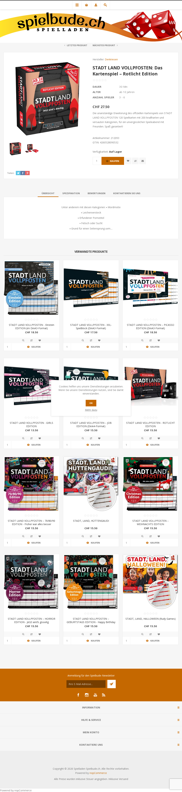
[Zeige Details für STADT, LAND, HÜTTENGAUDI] (91, 484)
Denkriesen (111, 59)
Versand (123, 779)
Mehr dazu (91, 410)
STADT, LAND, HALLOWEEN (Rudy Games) (150, 618)
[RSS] (104, 695)
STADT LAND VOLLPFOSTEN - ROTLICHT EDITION (150, 424)
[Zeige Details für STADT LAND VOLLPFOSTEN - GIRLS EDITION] (31, 386)
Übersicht (48, 193)
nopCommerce (98, 773)
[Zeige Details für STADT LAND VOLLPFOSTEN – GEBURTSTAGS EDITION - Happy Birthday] (91, 582)
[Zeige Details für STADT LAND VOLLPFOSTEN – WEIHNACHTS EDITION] (150, 484)
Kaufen (114, 161)
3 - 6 (122, 97)
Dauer (97, 86)
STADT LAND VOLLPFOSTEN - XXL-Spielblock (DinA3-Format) (91, 326)
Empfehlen (142, 161)
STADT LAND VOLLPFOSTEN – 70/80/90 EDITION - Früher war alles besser (31, 522)
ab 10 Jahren (127, 92)
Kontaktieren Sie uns (126, 193)
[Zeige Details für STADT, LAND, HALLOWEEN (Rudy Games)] (150, 582)
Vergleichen (135, 161)
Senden (111, 684)
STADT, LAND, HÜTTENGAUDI (91, 520)
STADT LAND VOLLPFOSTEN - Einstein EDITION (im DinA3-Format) (31, 326)
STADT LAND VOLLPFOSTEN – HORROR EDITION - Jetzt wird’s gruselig (31, 620)
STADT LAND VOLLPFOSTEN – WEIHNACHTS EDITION (150, 522)
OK (91, 403)
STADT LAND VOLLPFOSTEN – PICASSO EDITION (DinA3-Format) (150, 326)
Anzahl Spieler (103, 97)
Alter (97, 92)
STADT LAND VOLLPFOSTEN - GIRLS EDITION (31, 424)
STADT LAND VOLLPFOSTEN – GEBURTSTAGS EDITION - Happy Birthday (91, 620)
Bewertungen (96, 193)
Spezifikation (71, 193)
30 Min (123, 86)
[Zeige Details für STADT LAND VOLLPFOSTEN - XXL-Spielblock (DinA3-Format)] (91, 288)
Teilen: (10, 173)
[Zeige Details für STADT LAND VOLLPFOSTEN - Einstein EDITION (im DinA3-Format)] (31, 288)
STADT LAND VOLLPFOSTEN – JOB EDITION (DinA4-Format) (91, 424)
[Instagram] (87, 695)
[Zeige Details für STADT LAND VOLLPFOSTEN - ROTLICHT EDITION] (150, 386)
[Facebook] (78, 695)
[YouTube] (95, 695)
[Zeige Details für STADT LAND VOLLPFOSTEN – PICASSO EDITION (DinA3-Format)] (150, 288)
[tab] (48, 193)
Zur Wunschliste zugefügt (128, 161)
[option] (15, 148)
